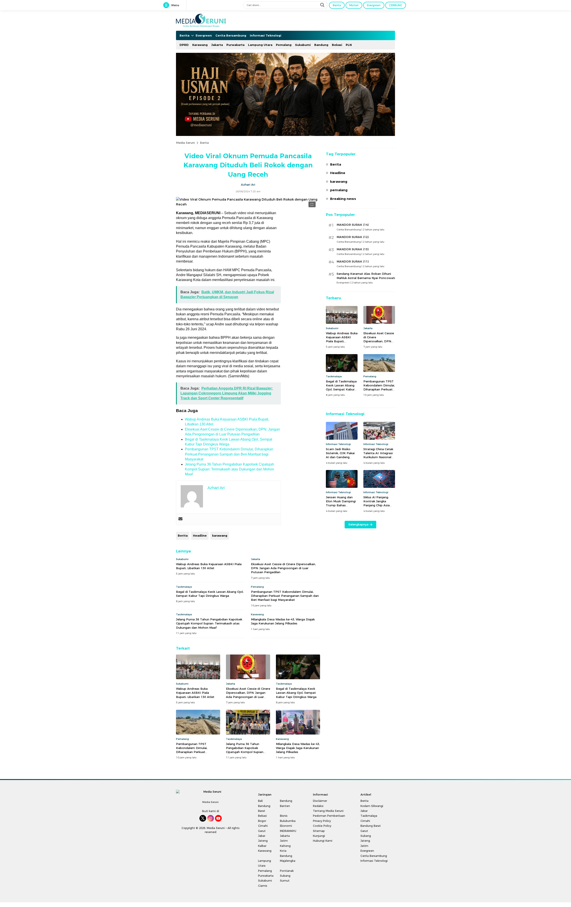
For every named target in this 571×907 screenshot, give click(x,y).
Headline (200, 535)
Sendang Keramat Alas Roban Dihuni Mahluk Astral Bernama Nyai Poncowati (366, 275)
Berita (204, 142)
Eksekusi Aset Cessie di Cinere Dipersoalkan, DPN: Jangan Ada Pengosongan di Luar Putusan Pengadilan (283, 568)
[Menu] (167, 5)
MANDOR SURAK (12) (352, 237)
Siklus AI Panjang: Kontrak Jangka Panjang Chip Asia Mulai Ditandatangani (379, 503)
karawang (219, 535)
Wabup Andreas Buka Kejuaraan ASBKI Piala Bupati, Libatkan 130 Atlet (209, 566)
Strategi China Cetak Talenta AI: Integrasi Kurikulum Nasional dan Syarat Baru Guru (379, 455)
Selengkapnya (358, 524)
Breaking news (343, 199)
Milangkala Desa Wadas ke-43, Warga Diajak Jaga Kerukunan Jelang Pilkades (283, 621)
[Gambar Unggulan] (248, 204)
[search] (323, 5)
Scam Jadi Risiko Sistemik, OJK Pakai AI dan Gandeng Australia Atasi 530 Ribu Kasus (340, 457)
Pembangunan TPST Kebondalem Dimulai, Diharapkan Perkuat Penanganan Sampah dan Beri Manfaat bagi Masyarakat (229, 454)
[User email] (180, 519)
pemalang (339, 190)
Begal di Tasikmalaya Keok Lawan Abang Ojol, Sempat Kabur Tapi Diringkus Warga (210, 593)
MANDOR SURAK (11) (352, 261)
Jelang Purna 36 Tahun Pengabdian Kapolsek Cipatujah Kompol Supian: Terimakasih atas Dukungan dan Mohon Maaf (229, 469)
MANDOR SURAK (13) (352, 249)
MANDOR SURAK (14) (352, 224)
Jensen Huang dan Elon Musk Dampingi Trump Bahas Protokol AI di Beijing (341, 503)
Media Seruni (185, 142)
